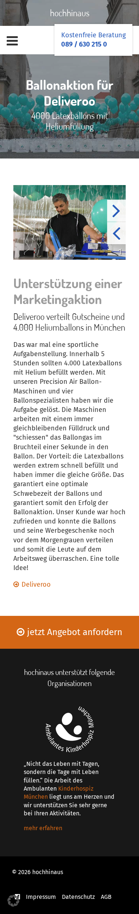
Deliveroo (36, 584)
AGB (106, 896)
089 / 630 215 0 (84, 44)
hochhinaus (69, 12)
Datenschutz (78, 896)
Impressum (41, 896)
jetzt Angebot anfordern (74, 632)
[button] (13, 900)
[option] (69, 222)
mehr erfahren (43, 828)
